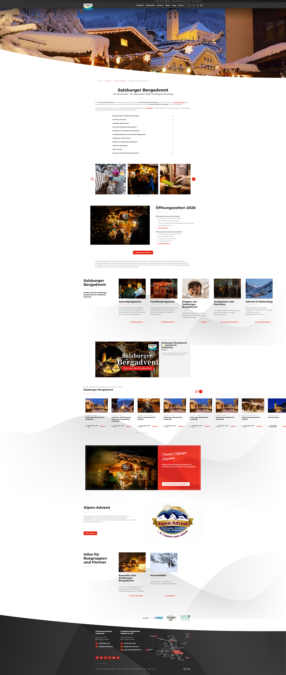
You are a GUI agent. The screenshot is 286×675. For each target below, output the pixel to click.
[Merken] (106, 399)
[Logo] (88, 7)
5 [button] (142, 432)
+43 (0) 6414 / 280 (130, 643)
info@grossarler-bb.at (131, 646)
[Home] (96, 81)
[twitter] (164, 1)
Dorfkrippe (149, 108)
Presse (154, 669)
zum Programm (163, 228)
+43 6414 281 (188, 1)
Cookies (149, 669)
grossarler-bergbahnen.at (133, 650)
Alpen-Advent (97, 508)
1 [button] (137, 432)
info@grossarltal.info (198, 1)
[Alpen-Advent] (172, 520)
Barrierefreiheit (136, 669)
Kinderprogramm (179, 102)
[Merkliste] (189, 5)
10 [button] (148, 432)
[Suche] (193, 5)
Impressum (120, 669)
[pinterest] (166, 1)
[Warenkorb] (197, 5)
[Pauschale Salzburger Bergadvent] (121, 467)
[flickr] (169, 1)
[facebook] (155, 1)
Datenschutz (127, 669)
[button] (110, 179)
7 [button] (144, 432)
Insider (144, 669)
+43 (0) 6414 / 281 (104, 643)
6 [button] (143, 432)
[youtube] (161, 1)
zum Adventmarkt (164, 243)
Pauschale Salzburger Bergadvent (174, 456)
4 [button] (141, 432)
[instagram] (158, 1)
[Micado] (187, 669)
